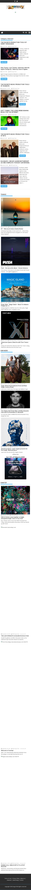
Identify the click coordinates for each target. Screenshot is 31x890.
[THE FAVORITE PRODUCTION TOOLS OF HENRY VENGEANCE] (9, 48)
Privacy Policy (16, 878)
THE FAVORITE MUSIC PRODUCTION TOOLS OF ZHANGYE (15, 85)
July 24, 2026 (4, 227)
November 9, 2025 (6, 383)
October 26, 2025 (5, 447)
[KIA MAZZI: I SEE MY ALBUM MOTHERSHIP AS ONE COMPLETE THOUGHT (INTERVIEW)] (9, 167)
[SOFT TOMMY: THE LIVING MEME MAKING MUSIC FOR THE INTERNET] (9, 117)
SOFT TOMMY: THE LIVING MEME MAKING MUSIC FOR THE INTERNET (15, 111)
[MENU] (29, 33)
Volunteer (9, 880)
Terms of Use (7, 878)
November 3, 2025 (6, 409)
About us (23, 878)
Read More (4, 62)
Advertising (15, 880)
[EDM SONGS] (2, 32)
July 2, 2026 (4, 266)
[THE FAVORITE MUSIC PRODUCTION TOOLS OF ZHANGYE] (9, 90)
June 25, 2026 (5, 302)
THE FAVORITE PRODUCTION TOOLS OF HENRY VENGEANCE (14, 43)
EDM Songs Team (13, 46)
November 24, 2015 (6, 634)
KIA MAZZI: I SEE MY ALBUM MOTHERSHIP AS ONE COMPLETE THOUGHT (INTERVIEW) (15, 162)
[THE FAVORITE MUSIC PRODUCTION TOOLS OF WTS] (9, 140)
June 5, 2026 (4, 340)
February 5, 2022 (5, 515)
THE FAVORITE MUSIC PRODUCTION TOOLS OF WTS (15, 135)
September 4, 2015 (6, 863)
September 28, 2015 (6, 748)
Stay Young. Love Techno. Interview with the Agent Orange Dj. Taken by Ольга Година (15, 68)
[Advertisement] (15, 22)
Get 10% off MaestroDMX (15, 457)
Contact (22, 880)
